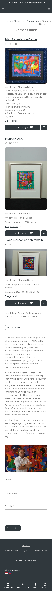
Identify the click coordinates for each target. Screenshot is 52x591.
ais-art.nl (26, 545)
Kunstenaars (33, 21)
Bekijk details (11, 121)
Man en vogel (13, 138)
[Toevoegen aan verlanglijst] (44, 127)
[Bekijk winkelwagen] (49, 9)
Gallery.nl (19, 21)
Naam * (9, 479)
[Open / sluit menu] (3, 9)
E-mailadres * (12, 493)
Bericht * (9, 506)
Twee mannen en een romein (24, 239)
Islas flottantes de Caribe (21, 39)
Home (8, 21)
